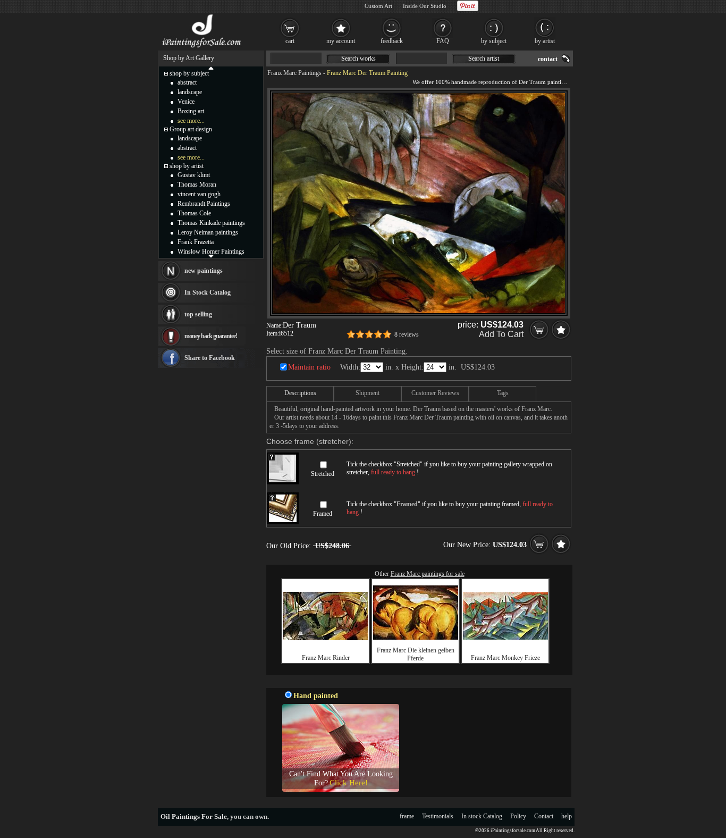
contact (548, 59)
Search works (358, 58)
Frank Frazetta (196, 242)
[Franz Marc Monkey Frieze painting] (505, 637)
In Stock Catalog (207, 292)
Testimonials (437, 816)
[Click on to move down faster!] (211, 255)
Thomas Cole (194, 213)
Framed (322, 513)
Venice (186, 101)
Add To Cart (501, 334)
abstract (187, 82)
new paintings (203, 270)
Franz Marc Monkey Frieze (505, 657)
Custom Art (378, 6)
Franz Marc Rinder (326, 657)
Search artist (483, 58)
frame (407, 816)
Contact (543, 816)
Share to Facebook (209, 358)
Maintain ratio (309, 367)
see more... (191, 120)
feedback (392, 41)
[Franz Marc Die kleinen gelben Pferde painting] (415, 637)
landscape (190, 92)
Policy (518, 816)
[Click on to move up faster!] (211, 67)
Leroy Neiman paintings (208, 232)
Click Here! (349, 782)
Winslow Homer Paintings (211, 251)
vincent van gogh (199, 194)
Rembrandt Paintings (204, 203)
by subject (493, 41)
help (566, 816)
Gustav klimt (194, 175)
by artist (545, 41)
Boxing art (191, 111)
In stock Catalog (481, 816)
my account (340, 41)
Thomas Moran (197, 184)
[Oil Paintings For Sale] (202, 48)
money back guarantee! (210, 336)
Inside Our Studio (424, 6)
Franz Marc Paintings (294, 73)
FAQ (442, 41)
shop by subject (189, 73)
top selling (198, 314)
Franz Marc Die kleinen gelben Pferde (415, 654)
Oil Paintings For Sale (194, 816)
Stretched (322, 473)
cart (289, 41)
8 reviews (406, 334)
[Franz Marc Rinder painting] (325, 638)
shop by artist (187, 166)
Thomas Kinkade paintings (211, 223)
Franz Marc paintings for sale (428, 573)
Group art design (191, 129)
